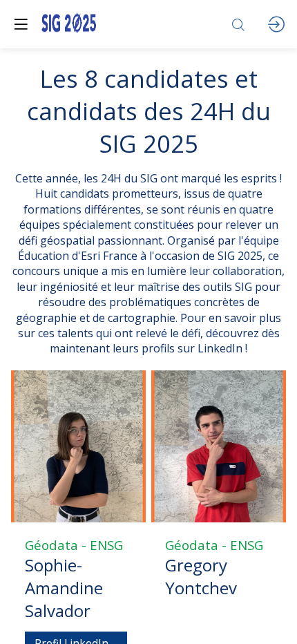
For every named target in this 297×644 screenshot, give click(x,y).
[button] (20, 24)
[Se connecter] (276, 24)
